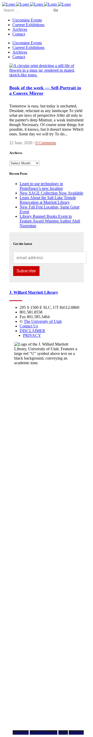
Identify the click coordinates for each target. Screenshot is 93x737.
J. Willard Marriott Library (33, 292)
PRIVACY (32, 335)
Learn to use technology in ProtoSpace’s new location (41, 186)
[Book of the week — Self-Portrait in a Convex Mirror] (46, 75)
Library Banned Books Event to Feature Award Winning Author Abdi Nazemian (50, 221)
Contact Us (29, 326)
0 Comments (45, 143)
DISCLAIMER (32, 331)
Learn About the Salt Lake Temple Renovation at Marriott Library (48, 200)
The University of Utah (43, 321)
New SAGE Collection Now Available (51, 193)
